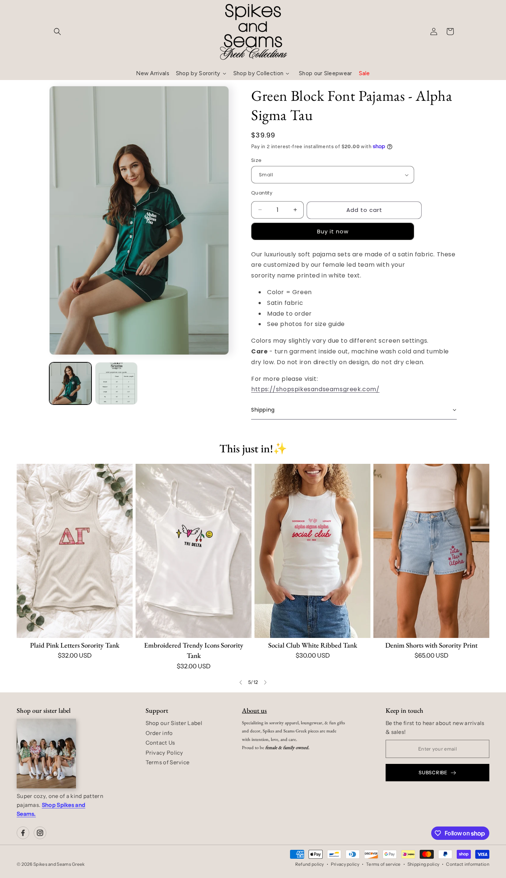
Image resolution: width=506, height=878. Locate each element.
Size (256, 160)
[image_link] (75, 551)
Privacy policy (345, 864)
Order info (159, 733)
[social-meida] (23, 833)
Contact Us (160, 742)
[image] (46, 753)
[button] (57, 31)
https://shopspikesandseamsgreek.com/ (315, 389)
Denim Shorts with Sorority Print (431, 645)
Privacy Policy (164, 752)
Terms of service (383, 864)
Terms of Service (168, 762)
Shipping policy (423, 864)
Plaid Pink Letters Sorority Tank (74, 645)
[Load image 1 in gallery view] (70, 383)
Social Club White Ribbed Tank (312, 645)
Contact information (467, 864)
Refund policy (309, 864)
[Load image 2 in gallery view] (116, 383)
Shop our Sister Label (174, 723)
